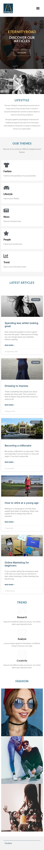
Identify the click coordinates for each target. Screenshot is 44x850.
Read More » (9, 345)
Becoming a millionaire (18, 445)
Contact (8, 843)
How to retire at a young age (21, 502)
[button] (37, 8)
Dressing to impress (16, 385)
